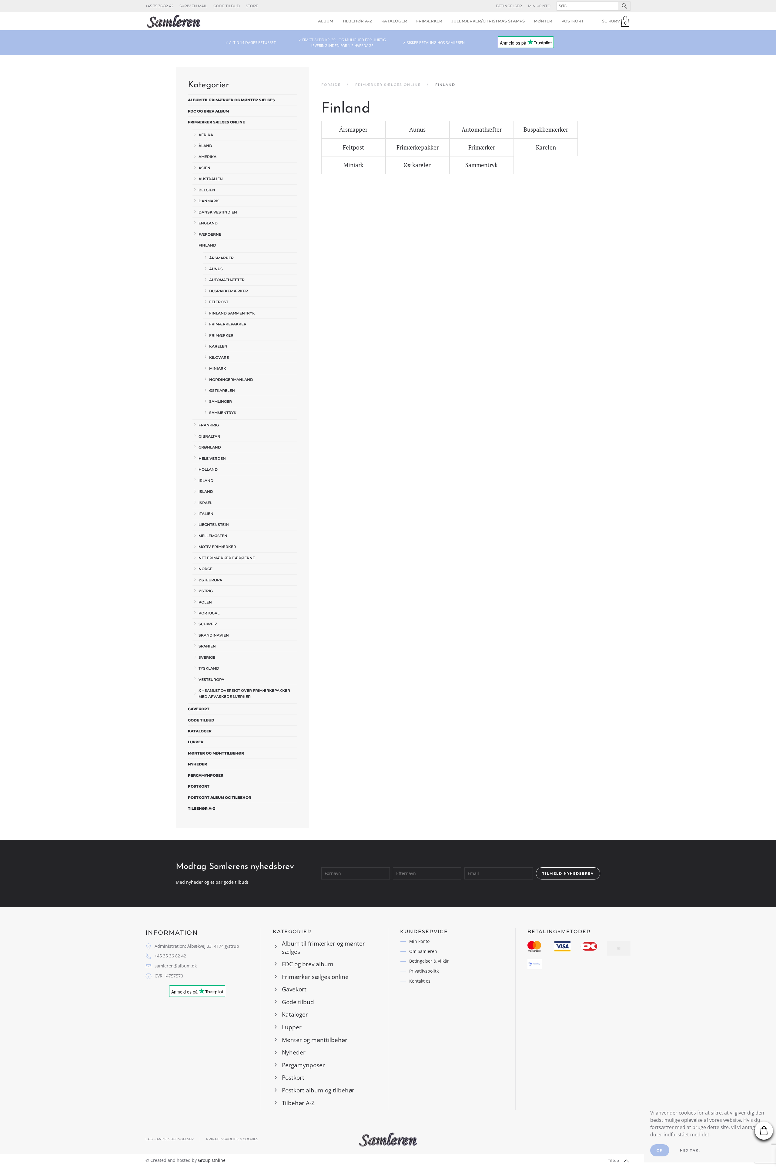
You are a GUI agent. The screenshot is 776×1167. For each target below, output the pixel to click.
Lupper (195, 742)
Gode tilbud (226, 6)
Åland (205, 145)
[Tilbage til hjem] (174, 21)
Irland (206, 480)
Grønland (210, 447)
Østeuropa (210, 580)
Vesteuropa (211, 679)
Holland (208, 469)
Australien (211, 179)
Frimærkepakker (227, 324)
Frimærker (429, 20)
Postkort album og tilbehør (219, 797)
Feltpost (218, 302)
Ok (660, 1150)
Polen (205, 602)
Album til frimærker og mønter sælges (231, 100)
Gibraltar (209, 436)
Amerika (207, 156)
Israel (205, 502)
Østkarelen (222, 390)
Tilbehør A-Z (357, 20)
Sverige (207, 657)
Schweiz (208, 624)
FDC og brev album (208, 111)
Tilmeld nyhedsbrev (568, 873)
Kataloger (394, 20)
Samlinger (220, 401)
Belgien (207, 190)
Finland (207, 245)
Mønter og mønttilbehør (216, 753)
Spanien (207, 646)
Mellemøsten (213, 535)
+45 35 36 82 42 (159, 6)
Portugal (209, 613)
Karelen (218, 346)
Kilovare (219, 357)
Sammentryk (222, 412)
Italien (206, 513)
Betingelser (509, 6)
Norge (205, 569)
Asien (204, 168)
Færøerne (210, 234)
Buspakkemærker (228, 291)
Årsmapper (221, 258)
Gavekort (198, 709)
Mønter (543, 20)
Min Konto (539, 6)
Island (206, 491)
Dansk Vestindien (218, 212)
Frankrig (209, 425)
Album (325, 20)
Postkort (572, 20)
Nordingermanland (231, 379)
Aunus (216, 269)
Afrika (206, 135)
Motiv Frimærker (217, 546)
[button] (626, 1161)
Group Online (212, 1160)
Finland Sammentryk (232, 313)
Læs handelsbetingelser (170, 1139)
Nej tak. (690, 1150)
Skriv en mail (193, 6)
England (208, 223)
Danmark (209, 201)
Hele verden (212, 458)
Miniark (217, 368)
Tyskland (209, 668)
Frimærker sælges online (216, 122)
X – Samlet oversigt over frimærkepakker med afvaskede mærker (244, 693)
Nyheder (197, 764)
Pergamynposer (205, 775)
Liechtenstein (214, 524)
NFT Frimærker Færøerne (227, 558)
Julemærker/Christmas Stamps (488, 20)
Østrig (206, 591)
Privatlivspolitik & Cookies (232, 1139)
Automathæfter (227, 279)
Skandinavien (214, 635)
